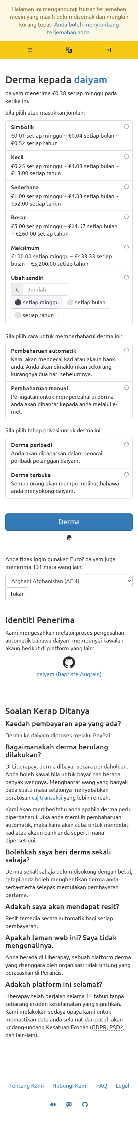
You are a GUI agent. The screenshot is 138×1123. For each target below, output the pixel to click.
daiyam (90, 79)
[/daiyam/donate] (108, 50)
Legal (122, 1085)
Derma (69, 522)
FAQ (101, 1085)
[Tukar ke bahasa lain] (69, 50)
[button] (30, 50)
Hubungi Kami (70, 1085)
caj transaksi (47, 797)
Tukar (17, 594)
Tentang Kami (26, 1085)
